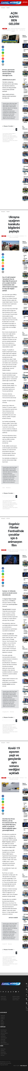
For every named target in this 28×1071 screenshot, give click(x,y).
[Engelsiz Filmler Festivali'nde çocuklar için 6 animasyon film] (10, 559)
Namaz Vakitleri (4, 1033)
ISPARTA (3, 1017)
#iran (3, 487)
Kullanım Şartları (16, 996)
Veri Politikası (4, 999)
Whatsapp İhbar (16, 998)
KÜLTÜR (8, 518)
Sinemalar (3, 1039)
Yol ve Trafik (3, 1031)
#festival (12, 711)
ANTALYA (25, 2)
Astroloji (2, 1055)
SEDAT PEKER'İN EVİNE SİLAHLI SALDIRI (26, 73)
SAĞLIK (8, 742)
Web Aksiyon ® (23, 1065)
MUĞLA (2, 1022)
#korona (10, 944)
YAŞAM (7, 7)
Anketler (2, 1050)
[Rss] (14, 991)
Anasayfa (3, 7)
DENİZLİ (2, 1023)
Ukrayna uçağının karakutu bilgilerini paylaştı (26, 119)
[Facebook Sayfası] (1, 991)
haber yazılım (6, 1067)
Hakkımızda (3, 996)
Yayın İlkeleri (3, 998)
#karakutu (8, 487)
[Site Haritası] (16, 991)
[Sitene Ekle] (19, 991)
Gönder (16, 129)
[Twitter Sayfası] (4, 991)
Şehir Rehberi (4, 1042)
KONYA (2, 1025)
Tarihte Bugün (4, 1037)
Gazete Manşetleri (5, 1044)
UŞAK (2, 1020)
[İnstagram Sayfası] (6, 991)
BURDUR (3, 1018)
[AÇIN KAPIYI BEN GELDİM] (10, 38)
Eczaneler (3, 1034)
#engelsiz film (5, 711)
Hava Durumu (4, 1030)
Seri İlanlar (3, 1041)
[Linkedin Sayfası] (11, 991)
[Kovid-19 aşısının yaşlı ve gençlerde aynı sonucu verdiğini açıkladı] (10, 787)
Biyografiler (3, 1052)
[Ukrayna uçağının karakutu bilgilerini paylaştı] (10, 245)
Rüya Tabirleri (4, 1053)
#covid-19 (4, 944)
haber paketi (6, 1066)
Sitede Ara (3, 1049)
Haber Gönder (16, 999)
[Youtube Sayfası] (9, 991)
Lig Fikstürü (3, 1036)
